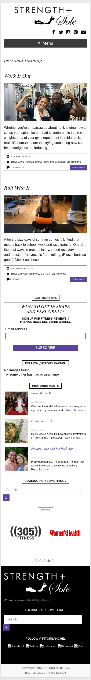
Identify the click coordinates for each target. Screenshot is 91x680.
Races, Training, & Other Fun (52, 162)
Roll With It (17, 187)
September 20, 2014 (21, 268)
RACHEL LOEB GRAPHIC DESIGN (45, 672)
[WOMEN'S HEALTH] (65, 519)
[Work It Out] (45, 85)
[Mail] (79, 645)
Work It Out (17, 75)
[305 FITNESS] (26, 519)
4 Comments (17, 167)
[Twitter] (32, 645)
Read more (78, 167)
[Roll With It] (45, 197)
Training (76, 162)
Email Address (16, 329)
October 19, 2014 (20, 156)
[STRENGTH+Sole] (45, 8)
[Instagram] (48, 645)
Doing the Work (41, 420)
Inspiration (27, 162)
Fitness (14, 162)
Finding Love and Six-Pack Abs (52, 448)
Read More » (75, 410)
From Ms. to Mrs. (43, 393)
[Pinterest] (65, 645)
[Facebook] (16, 645)
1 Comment (16, 279)
